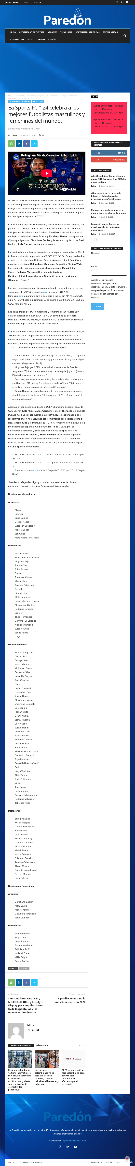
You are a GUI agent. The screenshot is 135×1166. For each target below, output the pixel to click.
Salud (30, 39)
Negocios (52, 32)
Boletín (109, 1162)
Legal (118, 1162)
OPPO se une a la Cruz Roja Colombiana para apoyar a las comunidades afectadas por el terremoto (73, 1077)
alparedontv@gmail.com (74, 1140)
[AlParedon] (67, 16)
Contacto (36, 2)
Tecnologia (66, 32)
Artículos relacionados (21, 1045)
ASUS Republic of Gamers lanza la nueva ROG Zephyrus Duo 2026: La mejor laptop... (108, 178)
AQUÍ (40, 454)
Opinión (52, 39)
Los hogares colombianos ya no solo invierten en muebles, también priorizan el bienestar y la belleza (47, 1077)
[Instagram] (117, 2)
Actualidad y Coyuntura (31, 32)
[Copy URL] (42, 143)
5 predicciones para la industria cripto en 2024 (70, 1000)
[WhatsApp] (11, 143)
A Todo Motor (17, 39)
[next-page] (83, 1045)
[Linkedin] (122, 2)
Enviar (97, 306)
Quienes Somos (95, 1162)
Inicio (13, 32)
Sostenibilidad (110, 32)
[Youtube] (127, 2)
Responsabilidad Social (88, 32)
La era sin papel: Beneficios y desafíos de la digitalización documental (106, 226)
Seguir (121, 153)
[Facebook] (26, 143)
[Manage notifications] (127, 1158)
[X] (34, 143)
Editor (14, 135)
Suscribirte (119, 159)
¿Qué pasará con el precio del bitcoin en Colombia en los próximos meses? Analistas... (106, 195)
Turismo (41, 39)
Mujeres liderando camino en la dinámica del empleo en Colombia (108, 211)
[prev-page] (79, 1045)
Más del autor (42, 1045)
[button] (124, 35)
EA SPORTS (24, 968)
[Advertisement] (67, 68)
